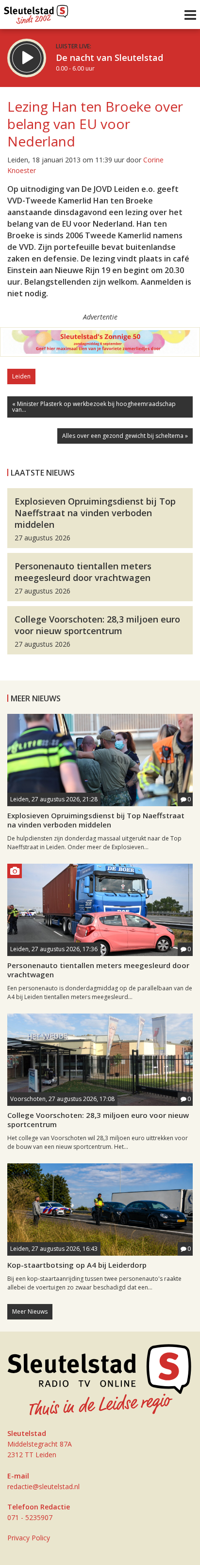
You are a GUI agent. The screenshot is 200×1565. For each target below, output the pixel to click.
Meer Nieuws (30, 1311)
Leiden (21, 376)
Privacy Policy (28, 1537)
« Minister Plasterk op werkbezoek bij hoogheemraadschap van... (94, 407)
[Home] (36, 12)
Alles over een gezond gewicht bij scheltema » (125, 436)
